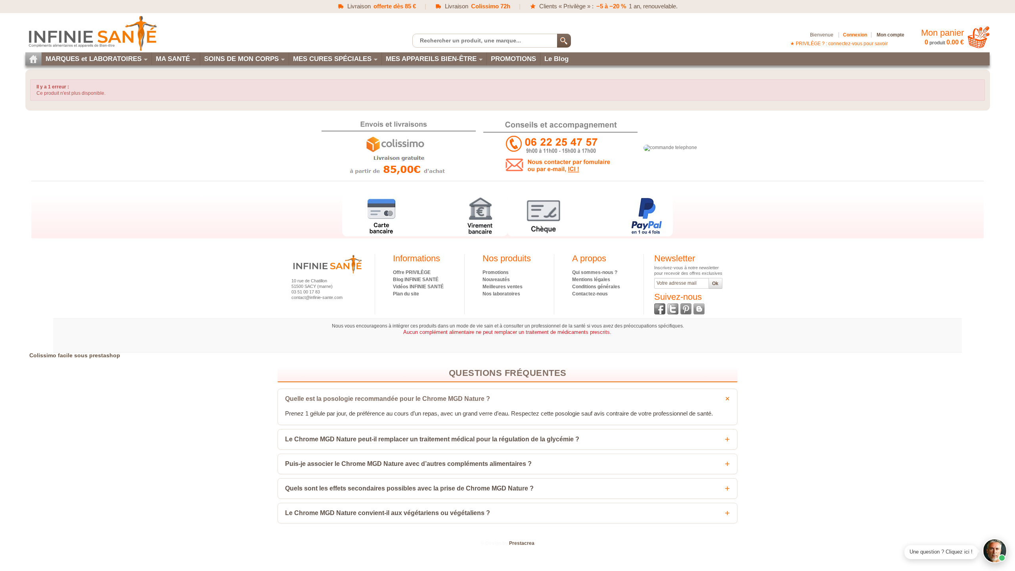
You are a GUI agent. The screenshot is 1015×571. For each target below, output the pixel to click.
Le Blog (556, 59)
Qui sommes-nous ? (594, 272)
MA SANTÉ (173, 59)
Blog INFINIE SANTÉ (416, 279)
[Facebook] (659, 308)
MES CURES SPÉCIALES (332, 59)
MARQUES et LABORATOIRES (94, 59)
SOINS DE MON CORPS (241, 59)
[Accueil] (33, 58)
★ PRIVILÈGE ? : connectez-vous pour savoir (839, 43)
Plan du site (406, 294)
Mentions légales (591, 279)
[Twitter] (672, 308)
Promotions (496, 272)
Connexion (855, 35)
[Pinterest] (685, 308)
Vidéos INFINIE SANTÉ (418, 286)
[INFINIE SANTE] (92, 33)
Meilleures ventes (503, 286)
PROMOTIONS (513, 59)
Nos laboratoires (501, 294)
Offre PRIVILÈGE (412, 272)
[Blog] (699, 308)
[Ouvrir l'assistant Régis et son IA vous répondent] (994, 550)
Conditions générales (596, 286)
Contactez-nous (590, 294)
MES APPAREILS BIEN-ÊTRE (431, 59)
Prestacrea (521, 543)
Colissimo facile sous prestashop (74, 355)
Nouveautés (496, 279)
